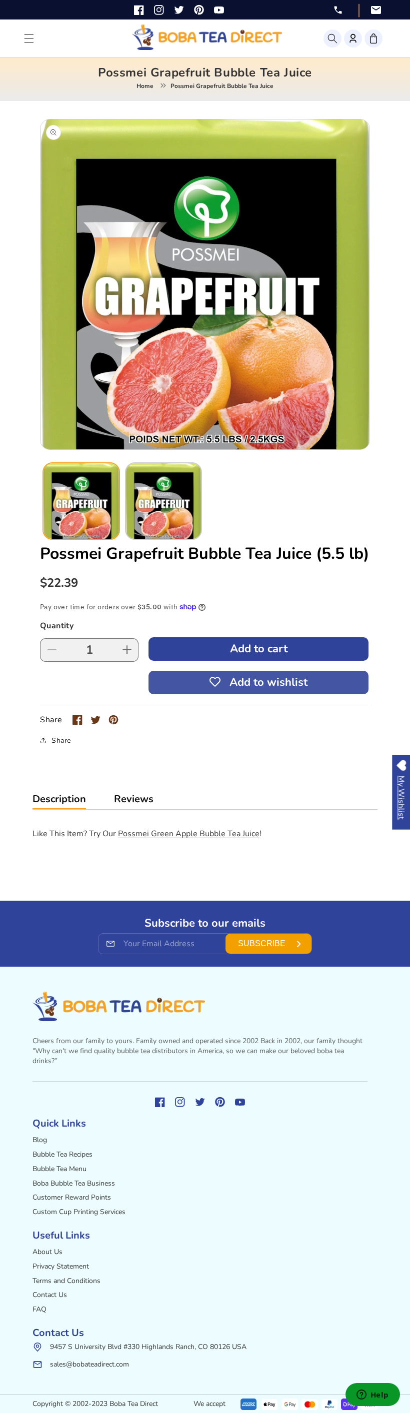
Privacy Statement (60, 1266)
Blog (39, 1140)
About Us (47, 1252)
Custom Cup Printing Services (79, 1212)
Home (145, 86)
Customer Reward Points (71, 1197)
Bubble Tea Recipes (62, 1154)
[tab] (59, 801)
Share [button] (61, 740)
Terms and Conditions (66, 1281)
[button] (333, 38)
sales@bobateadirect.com (89, 1364)
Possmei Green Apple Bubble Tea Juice (189, 833)
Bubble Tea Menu (59, 1169)
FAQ (39, 1309)
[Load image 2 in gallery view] (163, 501)
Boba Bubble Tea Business (73, 1183)
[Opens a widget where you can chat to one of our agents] (372, 1395)
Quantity (57, 626)
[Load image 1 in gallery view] (81, 501)
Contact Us (49, 1295)
